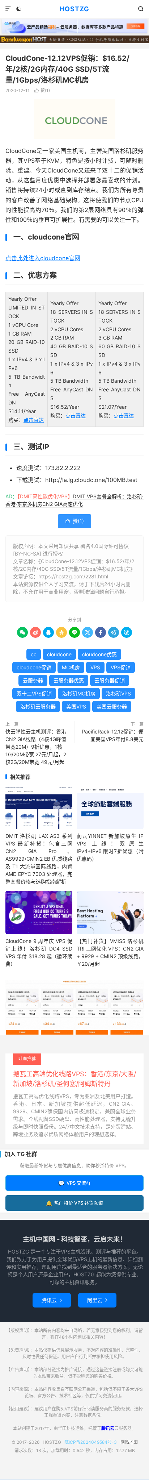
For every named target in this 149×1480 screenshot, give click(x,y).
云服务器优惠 (69, 680)
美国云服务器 (112, 706)
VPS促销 (121, 667)
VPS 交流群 (74, 1183)
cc (34, 654)
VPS (95, 667)
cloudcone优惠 (99, 654)
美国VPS (76, 706)
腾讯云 (52, 1300)
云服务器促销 (109, 680)
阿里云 (97, 1300)
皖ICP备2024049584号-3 (90, 1442)
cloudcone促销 (34, 667)
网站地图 (129, 1442)
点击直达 (34, 420)
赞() (42, 90)
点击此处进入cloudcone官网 (42, 258)
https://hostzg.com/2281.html (73, 576)
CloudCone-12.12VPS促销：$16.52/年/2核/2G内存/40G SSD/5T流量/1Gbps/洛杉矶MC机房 (67, 69)
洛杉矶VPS (118, 693)
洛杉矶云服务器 (38, 706)
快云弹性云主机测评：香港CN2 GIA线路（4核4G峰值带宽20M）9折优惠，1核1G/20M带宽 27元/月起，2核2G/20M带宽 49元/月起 (35, 746)
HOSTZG (74, 9)
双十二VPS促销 (34, 693)
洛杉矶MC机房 (78, 693)
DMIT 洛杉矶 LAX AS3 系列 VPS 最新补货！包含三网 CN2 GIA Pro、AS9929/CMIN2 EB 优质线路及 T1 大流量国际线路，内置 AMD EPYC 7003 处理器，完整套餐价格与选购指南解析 (38, 859)
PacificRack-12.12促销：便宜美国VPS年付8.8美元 (113, 735)
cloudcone (59, 654)
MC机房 (71, 667)
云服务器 (33, 680)
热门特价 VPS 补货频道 (74, 1203)
